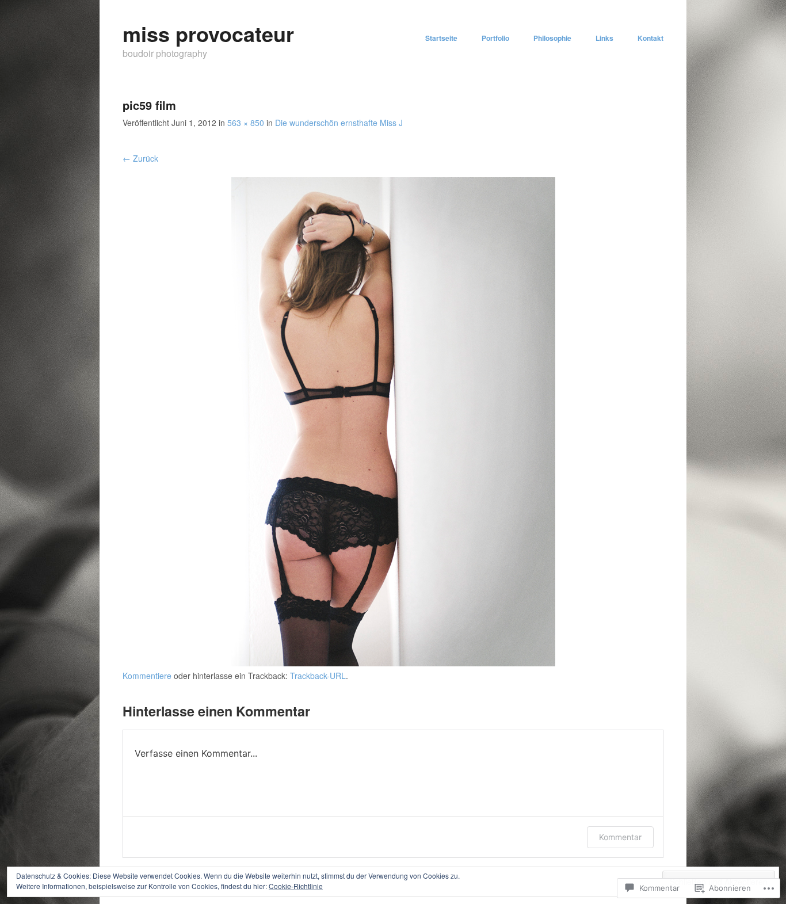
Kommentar (620, 837)
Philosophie (552, 38)
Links (604, 38)
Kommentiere (147, 675)
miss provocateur (208, 33)
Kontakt (650, 38)
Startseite (441, 38)
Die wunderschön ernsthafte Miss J (339, 122)
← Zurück (140, 158)
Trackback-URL (318, 675)
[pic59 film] (393, 663)
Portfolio (495, 38)
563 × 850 (245, 122)
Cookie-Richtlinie (296, 886)
